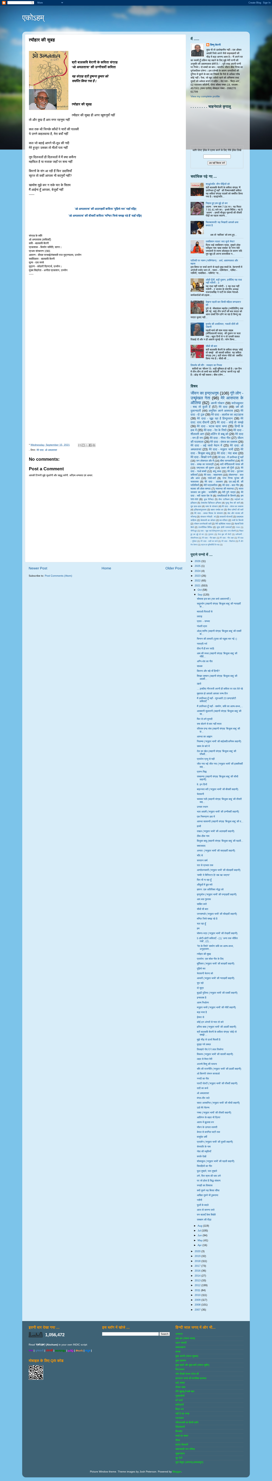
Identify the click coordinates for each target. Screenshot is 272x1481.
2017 (198, 1266)
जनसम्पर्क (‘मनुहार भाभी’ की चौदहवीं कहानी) (217, 914)
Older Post (173, 568)
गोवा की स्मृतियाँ (204, 1151)
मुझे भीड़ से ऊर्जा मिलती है (208, 1039)
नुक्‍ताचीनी (179, 1395)
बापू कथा (217, 471)
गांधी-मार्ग (212, 478)
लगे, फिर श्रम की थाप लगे (209, 1175)
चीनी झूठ (194, 531)
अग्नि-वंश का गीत (205, 661)
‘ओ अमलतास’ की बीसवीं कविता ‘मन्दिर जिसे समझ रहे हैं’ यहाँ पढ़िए (105, 215)
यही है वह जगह (182, 1413)
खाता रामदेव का (217, 509)
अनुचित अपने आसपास (221, 410)
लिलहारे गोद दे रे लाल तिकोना (210, 1049)
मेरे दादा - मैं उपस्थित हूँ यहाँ (230, 457)
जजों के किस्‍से (237, 520)
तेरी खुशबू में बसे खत (184, 1391)
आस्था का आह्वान (204, 736)
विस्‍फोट (178, 1431)
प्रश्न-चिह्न (201, 771)
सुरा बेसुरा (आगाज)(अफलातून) (189, 1462)
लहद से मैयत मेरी (204, 1059)
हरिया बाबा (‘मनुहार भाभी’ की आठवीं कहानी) (216, 1026)
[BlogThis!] (83, 445)
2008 (198, 1304)
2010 (198, 1295)
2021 (198, 585)
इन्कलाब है (201, 997)
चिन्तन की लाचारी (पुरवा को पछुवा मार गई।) (217, 638)
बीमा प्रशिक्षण (224, 499)
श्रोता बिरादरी (181, 1444)
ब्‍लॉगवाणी (179, 1404)
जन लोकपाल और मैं (205, 460)
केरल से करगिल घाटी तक (208, 1132)
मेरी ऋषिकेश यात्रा (223, 523)
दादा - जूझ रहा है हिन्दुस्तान (210, 531)
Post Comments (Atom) (58, 575)
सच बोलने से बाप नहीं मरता (209, 723)
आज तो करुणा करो (205, 1210)
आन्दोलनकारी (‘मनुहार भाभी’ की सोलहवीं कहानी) (219, 870)
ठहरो (199, 683)
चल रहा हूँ (201, 923)
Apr (200, 1245)
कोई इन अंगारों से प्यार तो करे (210, 1022)
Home (106, 568)
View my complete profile (205, 96)
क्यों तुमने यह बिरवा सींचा (208, 1190)
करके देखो (201, 1156)
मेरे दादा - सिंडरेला (228, 541)
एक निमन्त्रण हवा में (206, 816)
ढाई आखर (180, 1382)
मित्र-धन (179, 1409)
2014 (198, 1275)
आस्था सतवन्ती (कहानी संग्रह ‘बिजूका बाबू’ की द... (220, 821)
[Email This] (80, 445)
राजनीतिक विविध (205, 527)
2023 (198, 575)
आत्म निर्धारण (203, 1002)
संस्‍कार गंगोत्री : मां (208, 516)
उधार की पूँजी (227, 467)
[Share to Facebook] (90, 445)
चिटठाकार (179, 1369)
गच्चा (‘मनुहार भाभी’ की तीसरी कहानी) (214, 1112)
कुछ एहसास (180, 1360)
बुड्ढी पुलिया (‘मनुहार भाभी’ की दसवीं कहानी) (217, 992)
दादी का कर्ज (202, 1088)
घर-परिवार (223, 520)
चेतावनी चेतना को (205, 973)
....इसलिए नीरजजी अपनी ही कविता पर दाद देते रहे (220, 688)
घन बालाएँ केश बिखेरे (206, 1214)
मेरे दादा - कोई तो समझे (230, 422)
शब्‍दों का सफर (181, 1435)
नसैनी (199, 1200)
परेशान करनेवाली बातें (202, 523)
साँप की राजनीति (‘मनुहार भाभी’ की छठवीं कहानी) (219, 1068)
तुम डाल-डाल (196, 506)
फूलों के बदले (203, 1205)
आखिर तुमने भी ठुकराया (207, 1195)
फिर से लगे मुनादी (204, 719)
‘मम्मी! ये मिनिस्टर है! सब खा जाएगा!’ (213, 875)
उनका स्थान (202, 806)
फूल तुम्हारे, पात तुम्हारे (207, 1171)
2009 (198, 1300)
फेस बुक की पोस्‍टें (224, 534)
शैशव (177, 1440)
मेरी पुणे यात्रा (228, 492)
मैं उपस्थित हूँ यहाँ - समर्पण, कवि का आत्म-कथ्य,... (220, 706)
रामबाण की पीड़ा (204, 1219)
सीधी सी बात (211, 346)
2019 (198, 1256)
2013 (198, 1280)
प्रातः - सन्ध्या (203, 621)
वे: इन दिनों (202, 784)
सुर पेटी (178, 1458)
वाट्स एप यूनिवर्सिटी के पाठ (210, 545)
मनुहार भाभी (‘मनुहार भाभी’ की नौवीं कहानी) (216, 1007)
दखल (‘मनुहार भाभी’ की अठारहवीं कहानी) (215, 831)
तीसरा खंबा (180, 1387)
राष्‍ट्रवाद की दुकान (205, 467)
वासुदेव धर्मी (202, 1136)
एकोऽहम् (33, 17)
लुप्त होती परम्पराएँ (224, 527)
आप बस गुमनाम (204, 899)
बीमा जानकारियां (227, 460)
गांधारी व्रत (202, 626)
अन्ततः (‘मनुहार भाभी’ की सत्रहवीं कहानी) (216, 850)
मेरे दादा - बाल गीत (230, 485)
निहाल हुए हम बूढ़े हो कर (217, 203)
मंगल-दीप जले (203, 1098)
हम (198, 928)
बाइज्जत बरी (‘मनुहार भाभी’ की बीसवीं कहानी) (217, 789)
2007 (198, 1309)
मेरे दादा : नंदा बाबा (227, 453)
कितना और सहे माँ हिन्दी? (208, 671)
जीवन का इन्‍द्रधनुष (205, 393)
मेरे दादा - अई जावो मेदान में (206, 445)
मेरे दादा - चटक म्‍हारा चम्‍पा (212, 426)
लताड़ (199, 616)
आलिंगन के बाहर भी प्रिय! (208, 1117)
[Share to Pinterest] (94, 445)
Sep (200, 594)
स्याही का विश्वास (204, 1185)
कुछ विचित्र (209, 499)
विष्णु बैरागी (215, 44)
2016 (198, 1270)
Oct (200, 589)
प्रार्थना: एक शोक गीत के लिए (210, 958)
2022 (198, 580)
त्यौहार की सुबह (204, 954)
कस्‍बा (177, 1351)
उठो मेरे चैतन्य (203, 1107)
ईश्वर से (200, 1017)
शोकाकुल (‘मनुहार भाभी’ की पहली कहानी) (215, 1161)
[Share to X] (87, 445)
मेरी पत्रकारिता (210, 485)
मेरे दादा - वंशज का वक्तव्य (232, 506)
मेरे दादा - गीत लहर (227, 538)
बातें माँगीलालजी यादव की (231, 464)
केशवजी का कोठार (208, 520)
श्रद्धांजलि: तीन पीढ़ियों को (218, 184)
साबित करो (202, 904)
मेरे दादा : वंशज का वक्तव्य (223, 441)
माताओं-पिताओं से (204, 611)
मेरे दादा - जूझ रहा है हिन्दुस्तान (215, 418)
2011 (198, 1290)
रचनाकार (179, 1418)
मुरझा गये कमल (204, 1044)
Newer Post (38, 568)
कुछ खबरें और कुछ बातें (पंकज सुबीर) (192, 1365)
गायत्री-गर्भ (202, 643)
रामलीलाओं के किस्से (226, 495)
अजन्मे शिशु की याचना (207, 1064)
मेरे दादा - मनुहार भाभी (221, 449)
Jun (200, 1235)
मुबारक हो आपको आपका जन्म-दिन (212, 693)
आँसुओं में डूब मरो (204, 884)
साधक (199, 666)
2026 (198, 561)
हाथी (199, 826)
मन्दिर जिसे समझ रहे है (207, 918)
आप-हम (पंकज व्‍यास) (185, 1338)
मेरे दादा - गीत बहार (209, 538)
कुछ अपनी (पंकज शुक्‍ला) (186, 1356)
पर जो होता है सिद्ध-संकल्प (209, 1180)
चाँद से (200, 855)
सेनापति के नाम (204, 1146)
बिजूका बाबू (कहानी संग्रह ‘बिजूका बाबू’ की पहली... (220, 840)
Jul (200, 1230)
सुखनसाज (180, 1453)
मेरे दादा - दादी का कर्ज (209, 541)
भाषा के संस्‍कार (211, 506)
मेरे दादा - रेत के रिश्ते (215, 430)
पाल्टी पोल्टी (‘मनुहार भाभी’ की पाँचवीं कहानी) (217, 1083)
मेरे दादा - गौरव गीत (220, 437)
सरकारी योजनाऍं (226, 516)
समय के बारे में (203, 746)
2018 (198, 1261)
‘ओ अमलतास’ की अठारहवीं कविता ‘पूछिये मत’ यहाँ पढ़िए (105, 208)
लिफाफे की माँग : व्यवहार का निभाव (206, 365)
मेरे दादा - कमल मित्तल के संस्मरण (208, 513)
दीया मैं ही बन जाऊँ (205, 648)
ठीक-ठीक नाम (203, 836)
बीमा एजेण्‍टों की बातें (235, 509)
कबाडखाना (180, 1347)
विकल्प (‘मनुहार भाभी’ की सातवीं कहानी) (215, 1054)
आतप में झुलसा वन (205, 1122)
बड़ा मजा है (202, 1012)
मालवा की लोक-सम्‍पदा (201, 488)
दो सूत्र (200, 988)
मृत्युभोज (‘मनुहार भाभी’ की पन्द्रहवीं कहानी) (217, 894)
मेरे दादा (223, 406)
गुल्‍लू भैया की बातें (232, 503)
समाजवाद (201, 845)
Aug (200, 1225)
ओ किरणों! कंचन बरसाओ (208, 1073)
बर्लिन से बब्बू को (219, 434)
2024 (198, 571)
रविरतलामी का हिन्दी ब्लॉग (186, 1422)
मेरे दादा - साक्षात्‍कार (213, 474)
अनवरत (179, 1334)
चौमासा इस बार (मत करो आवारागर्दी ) (214, 599)
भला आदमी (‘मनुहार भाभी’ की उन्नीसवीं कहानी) (218, 811)
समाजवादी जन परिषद (185, 1449)
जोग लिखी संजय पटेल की (187, 1373)
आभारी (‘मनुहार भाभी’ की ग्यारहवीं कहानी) (215, 978)
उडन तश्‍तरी (181, 1342)
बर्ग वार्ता (179, 1400)
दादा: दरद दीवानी (230, 531)
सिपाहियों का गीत (204, 1166)
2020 (198, 1251)
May (200, 1240)
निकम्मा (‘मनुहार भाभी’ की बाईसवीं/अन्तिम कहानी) (219, 741)
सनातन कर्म (202, 860)
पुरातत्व (210, 534)
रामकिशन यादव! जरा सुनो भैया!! (220, 241)
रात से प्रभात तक (205, 865)
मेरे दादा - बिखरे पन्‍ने (201, 457)
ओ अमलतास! (203, 1093)
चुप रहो (200, 983)
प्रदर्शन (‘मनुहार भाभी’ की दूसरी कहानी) (215, 1141)
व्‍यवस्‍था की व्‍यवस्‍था (225, 488)
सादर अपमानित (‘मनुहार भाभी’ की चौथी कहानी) (218, 1102)
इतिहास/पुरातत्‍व (200, 509)
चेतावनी (200, 794)
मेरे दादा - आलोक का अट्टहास (227, 414)
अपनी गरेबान (217, 403)
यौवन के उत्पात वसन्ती (207, 1127)
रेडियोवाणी (180, 1427)
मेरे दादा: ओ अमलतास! (47, 450)
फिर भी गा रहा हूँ (204, 880)
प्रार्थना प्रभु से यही (206, 759)
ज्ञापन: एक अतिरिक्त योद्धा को (210, 889)
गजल (238, 527)
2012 (198, 1285)
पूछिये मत (201, 968)
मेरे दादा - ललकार (214, 481)
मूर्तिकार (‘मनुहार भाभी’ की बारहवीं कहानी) (215, 963)
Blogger (176, 1471)
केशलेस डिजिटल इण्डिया (211, 503)
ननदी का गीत (203, 1078)
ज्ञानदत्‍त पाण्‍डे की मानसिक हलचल (190, 1378)
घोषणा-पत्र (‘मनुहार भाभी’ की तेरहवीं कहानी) (217, 933)
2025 (198, 566)
